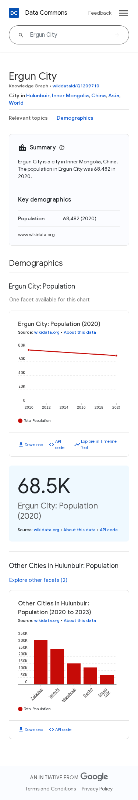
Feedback (100, 13)
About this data (80, 332)
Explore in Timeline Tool (99, 444)
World (16, 102)
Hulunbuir (37, 95)
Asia (113, 95)
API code (59, 444)
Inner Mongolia (70, 95)
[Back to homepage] (14, 13)
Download (34, 444)
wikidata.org (47, 332)
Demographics (75, 118)
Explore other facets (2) (38, 580)
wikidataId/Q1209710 (76, 85)
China (98, 95)
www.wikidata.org (36, 234)
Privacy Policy (97, 788)
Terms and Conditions (50, 788)
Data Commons (46, 13)
